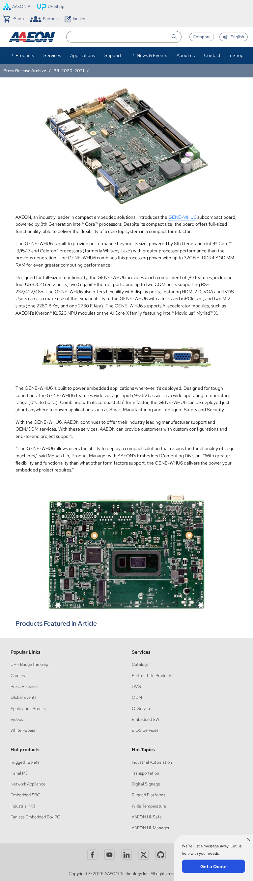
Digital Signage (146, 784)
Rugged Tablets (25, 762)
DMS (136, 686)
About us (186, 55)
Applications (82, 55)
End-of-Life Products (152, 675)
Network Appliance (28, 784)
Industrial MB (23, 806)
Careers (18, 675)
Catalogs (140, 664)
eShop (236, 55)
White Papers (23, 730)
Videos (17, 719)
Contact (212, 55)
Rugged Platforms (148, 795)
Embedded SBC (25, 795)
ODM (137, 697)
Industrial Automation (152, 762)
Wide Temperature (149, 806)
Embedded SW (145, 719)
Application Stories (28, 708)
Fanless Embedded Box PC (35, 817)
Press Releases (25, 686)
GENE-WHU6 (182, 217)
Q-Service (141, 708)
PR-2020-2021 (68, 70)
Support (112, 55)
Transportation (145, 773)
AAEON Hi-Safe (147, 817)
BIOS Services (145, 730)
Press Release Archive (24, 70)
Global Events (24, 697)
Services (52, 55)
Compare (202, 37)
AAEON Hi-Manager (150, 828)
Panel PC (19, 773)
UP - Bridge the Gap (29, 664)
